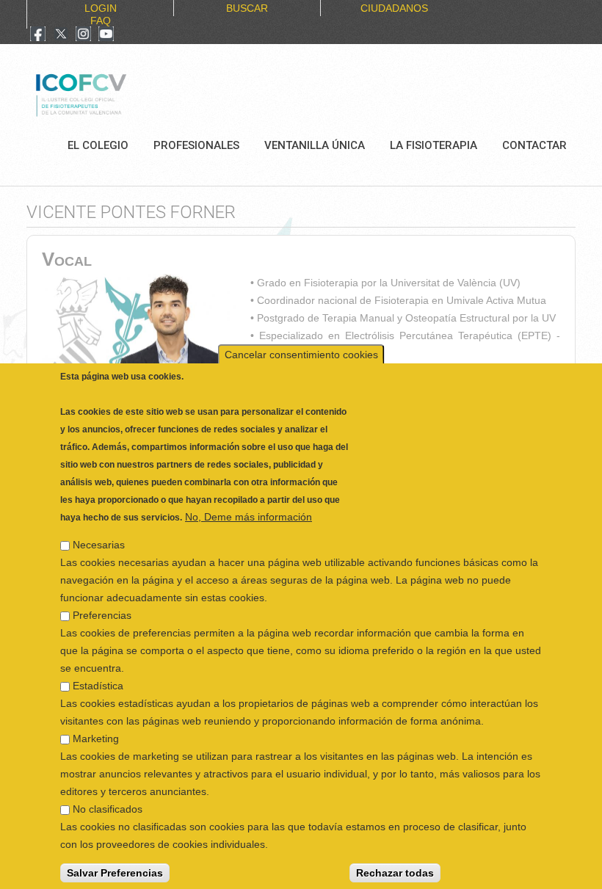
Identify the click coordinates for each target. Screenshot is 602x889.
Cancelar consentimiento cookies (301, 340)
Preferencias (102, 600)
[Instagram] (83, 35)
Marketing (96, 724)
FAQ (100, 20)
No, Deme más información (248, 502)
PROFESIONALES (196, 145)
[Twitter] (61, 35)
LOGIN (100, 8)
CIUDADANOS (394, 8)
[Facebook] (38, 35)
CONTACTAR (534, 145)
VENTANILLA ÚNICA (314, 145)
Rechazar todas (395, 858)
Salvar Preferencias (115, 858)
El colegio (98, 145)
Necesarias (99, 530)
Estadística (98, 671)
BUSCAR (247, 8)
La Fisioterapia (433, 145)
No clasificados (107, 794)
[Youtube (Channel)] (106, 35)
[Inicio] (130, 93)
